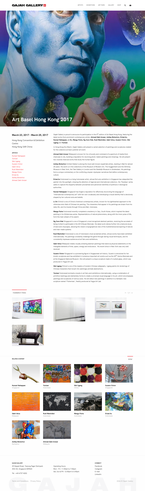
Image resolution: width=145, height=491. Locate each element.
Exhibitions (90, 5)
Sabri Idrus (16, 167)
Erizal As (15, 175)
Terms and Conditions (20, 481)
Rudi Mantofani (17, 169)
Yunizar (15, 159)
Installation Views (19, 293)
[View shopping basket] (130, 5)
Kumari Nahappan (18, 156)
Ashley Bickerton (18, 178)
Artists (80, 5)
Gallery (111, 5)
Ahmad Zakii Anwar (19, 180)
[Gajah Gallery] (29, 5)
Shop (119, 5)
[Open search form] (125, 5)
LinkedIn (98, 474)
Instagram (98, 469)
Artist (130, 359)
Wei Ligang (16, 161)
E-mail (97, 472)
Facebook (98, 466)
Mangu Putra (16, 172)
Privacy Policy (35, 481)
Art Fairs (101, 5)
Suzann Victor (17, 164)
